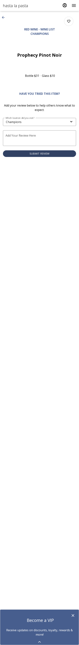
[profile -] (64, 5)
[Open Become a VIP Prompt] (39, 642)
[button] (4, 17)
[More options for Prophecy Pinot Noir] (68, 21)
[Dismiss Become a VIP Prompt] (73, 615)
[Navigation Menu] (74, 5)
